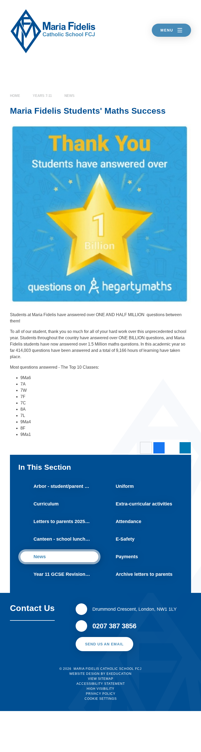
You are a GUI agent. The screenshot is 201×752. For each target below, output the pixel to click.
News (69, 96)
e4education (119, 674)
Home (15, 96)
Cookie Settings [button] (101, 699)
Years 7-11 (42, 96)
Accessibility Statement (100, 684)
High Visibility (100, 689)
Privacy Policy (100, 694)
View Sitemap (100, 679)
